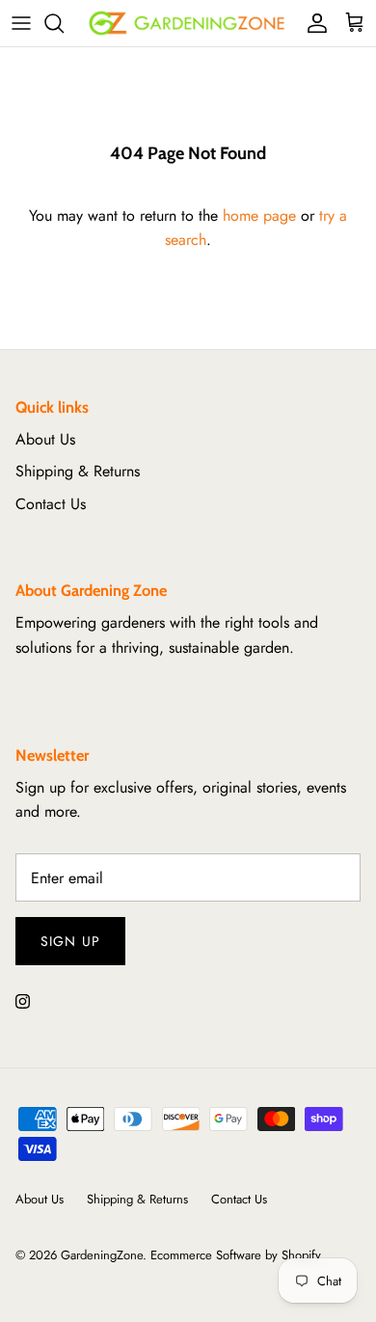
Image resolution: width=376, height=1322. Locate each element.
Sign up (70, 941)
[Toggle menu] (21, 23)
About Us (45, 439)
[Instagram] (22, 1001)
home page (259, 215)
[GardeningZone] (188, 23)
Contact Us (50, 504)
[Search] (63, 23)
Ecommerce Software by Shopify (235, 1255)
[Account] (312, 23)
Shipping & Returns (77, 471)
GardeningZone (102, 1255)
